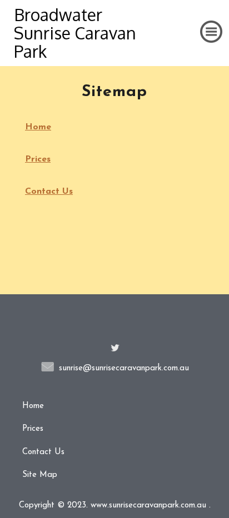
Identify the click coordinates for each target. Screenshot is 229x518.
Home (38, 127)
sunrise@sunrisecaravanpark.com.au (124, 368)
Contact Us (49, 191)
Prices (38, 159)
